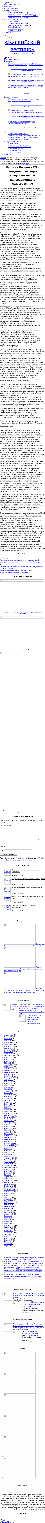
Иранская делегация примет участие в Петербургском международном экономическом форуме (19, 571)
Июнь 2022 (8, 1128)
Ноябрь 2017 (8, 1231)
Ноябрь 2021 (8, 1141)
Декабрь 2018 (9, 1206)
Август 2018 (8, 1214)
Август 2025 (8, 1057)
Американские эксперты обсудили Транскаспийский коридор (27, 127)
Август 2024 (8, 1080)
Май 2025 (7, 1063)
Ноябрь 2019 (8, 1186)
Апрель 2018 (8, 1221)
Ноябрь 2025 (8, 1052)
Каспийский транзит (15, 27)
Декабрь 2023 (9, 1095)
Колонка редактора (11, 8)
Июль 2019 (8, 1193)
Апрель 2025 (8, 1065)
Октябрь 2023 (9, 1098)
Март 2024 (8, 1089)
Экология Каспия (14, 31)
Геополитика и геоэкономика (18, 23)
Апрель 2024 (8, 1087)
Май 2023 (7, 1108)
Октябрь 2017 (9, 1232)
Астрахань (13, 562)
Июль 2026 (8, 1037)
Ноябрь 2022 (8, 1119)
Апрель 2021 (8, 1154)
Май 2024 (7, 1085)
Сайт (2, 850)
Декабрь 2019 (9, 1184)
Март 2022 (8, 1134)
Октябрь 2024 (9, 1076)
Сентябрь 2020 (9, 1167)
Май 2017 (7, 1242)
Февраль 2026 (9, 1046)
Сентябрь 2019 (9, 1190)
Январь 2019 (8, 1205)
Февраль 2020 (9, 1180)
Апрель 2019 (8, 1199)
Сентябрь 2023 (9, 1100)
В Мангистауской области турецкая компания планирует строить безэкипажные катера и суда (23, 1270)
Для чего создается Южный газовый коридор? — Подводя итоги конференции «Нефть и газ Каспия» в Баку (24, 990)
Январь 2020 (8, 1182)
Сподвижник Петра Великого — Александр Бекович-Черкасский (24, 945)
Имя (2, 843)
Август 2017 (8, 1236)
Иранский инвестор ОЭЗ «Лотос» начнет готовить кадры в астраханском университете (22, 612)
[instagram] (6, 36)
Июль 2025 (8, 1059)
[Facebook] (2, 36)
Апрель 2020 (8, 1177)
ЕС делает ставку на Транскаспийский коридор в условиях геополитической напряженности (23, 1262)
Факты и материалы (11, 10)
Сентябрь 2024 (9, 1078)
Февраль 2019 (9, 1203)
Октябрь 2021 (9, 1143)
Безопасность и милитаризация (19, 25)
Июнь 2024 (8, 1083)
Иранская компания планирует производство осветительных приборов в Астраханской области (22, 811)
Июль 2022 (8, 1126)
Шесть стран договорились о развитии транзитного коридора (23, 1266)
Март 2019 (8, 1201)
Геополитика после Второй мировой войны (24, 14)
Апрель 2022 (8, 1132)
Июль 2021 (8, 1149)
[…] (32, 1301)
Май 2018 (7, 1219)
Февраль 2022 (9, 1136)
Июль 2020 (8, 1171)
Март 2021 (8, 1156)
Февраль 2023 (9, 1113)
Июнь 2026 (8, 1039)
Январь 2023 (8, 1115)
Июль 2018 (8, 1216)
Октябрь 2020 (9, 1165)
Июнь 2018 (8, 1218)
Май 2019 (7, 1197)
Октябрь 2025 (9, 1054)
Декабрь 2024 (9, 1072)
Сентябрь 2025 (9, 1055)
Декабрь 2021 (9, 1139)
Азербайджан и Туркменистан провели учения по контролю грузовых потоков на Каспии (26, 81)
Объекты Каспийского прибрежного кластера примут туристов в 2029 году (27, 92)
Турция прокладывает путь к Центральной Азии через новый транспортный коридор (23, 969)
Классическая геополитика (18, 12)
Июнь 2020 (8, 1173)
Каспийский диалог (15, 29)
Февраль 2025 (9, 1068)
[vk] (10, 36)
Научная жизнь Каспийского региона (30, 562)
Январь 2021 (8, 1160)
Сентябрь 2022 (9, 1123)
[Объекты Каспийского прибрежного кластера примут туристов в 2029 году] (20, 1435)
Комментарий (5, 826)
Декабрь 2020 (9, 1162)
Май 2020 (7, 1175)
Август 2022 (8, 1124)
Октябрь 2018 (9, 1210)
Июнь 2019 (8, 1195)
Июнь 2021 (8, 1150)
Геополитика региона (12, 4)
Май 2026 (7, 1040)
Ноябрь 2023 (8, 1096)
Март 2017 (8, 1246)
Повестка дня (9, 6)
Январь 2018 (8, 1227)
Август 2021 (8, 1147)
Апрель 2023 (8, 1109)
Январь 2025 (8, 1070)
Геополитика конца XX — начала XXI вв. (23, 16)
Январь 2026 (8, 1048)
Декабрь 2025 (9, 1050)
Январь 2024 (8, 1093)
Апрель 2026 (8, 1042)
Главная (3, 158)
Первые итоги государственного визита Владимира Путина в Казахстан (27, 105)
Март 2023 (8, 1111)
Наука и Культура (22, 164)
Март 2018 (8, 1223)
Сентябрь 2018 (9, 1212)
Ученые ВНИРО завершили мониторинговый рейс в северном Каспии (22, 649)
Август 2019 (8, 1191)
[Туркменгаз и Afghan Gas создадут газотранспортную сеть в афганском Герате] (20, 1456)
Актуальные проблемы (12, 19)
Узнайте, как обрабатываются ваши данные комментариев (22, 859)
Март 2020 (8, 1178)
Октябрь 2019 (9, 1188)
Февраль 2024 (9, 1091)
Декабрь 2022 (9, 1117)
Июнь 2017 (8, 1240)
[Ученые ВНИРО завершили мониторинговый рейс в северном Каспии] (22, 618)
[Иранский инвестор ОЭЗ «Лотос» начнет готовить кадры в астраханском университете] (22, 581)
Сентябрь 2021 (9, 1145)
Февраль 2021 (9, 1158)
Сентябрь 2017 (9, 1234)
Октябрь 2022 (9, 1121)
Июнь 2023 (8, 1106)
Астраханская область (8, 560)
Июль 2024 (8, 1082)
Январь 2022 (8, 1137)
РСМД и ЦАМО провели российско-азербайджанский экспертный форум (24, 1258)
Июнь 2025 (8, 1061)
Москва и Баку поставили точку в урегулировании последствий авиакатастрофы (27, 117)
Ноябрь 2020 (8, 1164)
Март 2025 (8, 1067)
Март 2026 (8, 1044)
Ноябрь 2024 (8, 1074)
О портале (8, 32)
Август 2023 (8, 1102)
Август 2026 (8, 1035)
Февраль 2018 (9, 1225)
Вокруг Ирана (13, 21)
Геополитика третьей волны (18, 18)
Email (2, 847)
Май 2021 (7, 1152)
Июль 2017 (8, 1238)
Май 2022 (7, 1130)
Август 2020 (8, 1169)
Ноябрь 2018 (8, 1208)
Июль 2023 (8, 1104)
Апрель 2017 (8, 1244)
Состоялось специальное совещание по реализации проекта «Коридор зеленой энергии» (26, 69)
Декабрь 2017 (9, 1229)
